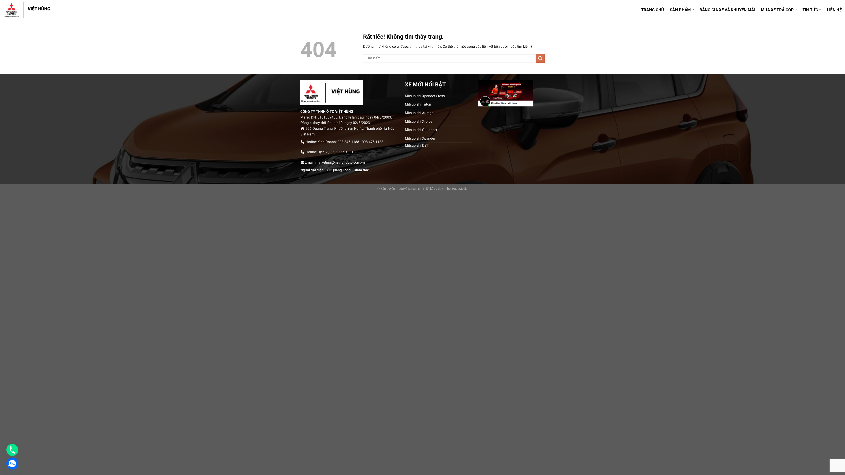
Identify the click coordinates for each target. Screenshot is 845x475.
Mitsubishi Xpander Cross (425, 96)
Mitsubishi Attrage (419, 113)
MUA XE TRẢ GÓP (777, 10)
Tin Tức (810, 10)
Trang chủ (652, 10)
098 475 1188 (372, 142)
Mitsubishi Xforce (418, 121)
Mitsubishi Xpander (420, 138)
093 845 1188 (348, 142)
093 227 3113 (342, 152)
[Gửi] (540, 58)
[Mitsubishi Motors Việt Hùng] (32, 10)
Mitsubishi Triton (418, 104)
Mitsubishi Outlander (421, 130)
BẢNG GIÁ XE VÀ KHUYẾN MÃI (727, 10)
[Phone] (12, 450)
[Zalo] (12, 464)
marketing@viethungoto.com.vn (340, 162)
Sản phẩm (680, 10)
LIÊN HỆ (834, 10)
